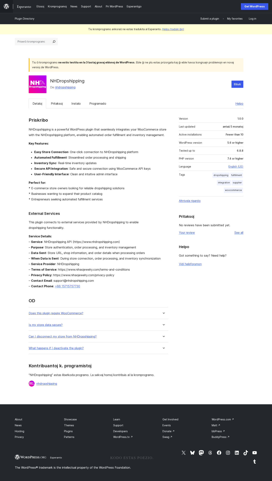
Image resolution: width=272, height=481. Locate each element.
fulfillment (236, 175)
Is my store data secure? (46, 325)
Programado (97, 103)
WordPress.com (223, 419)
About (18, 419)
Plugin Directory (24, 18)
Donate (168, 431)
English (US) (236, 166)
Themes (69, 425)
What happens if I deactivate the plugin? (56, 348)
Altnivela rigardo (190, 201)
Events (166, 425)
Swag (167, 436)
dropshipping (221, 175)
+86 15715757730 (67, 286)
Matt (216, 425)
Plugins (68, 431)
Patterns (69, 436)
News (18, 425)
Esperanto (56, 457)
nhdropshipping (65, 87)
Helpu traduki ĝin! (173, 29)
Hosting (19, 431)
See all (238, 232)
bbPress (218, 431)
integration (224, 182)
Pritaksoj (57, 103)
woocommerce (233, 190)
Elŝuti (237, 84)
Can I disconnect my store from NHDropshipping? (63, 336)
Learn (116, 419)
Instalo (76, 103)
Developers (120, 431)
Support (118, 425)
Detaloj (37, 103)
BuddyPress (221, 436)
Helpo (239, 103)
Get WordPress (254, 6)
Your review (187, 232)
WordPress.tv (123, 436)
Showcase (70, 419)
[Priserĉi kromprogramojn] (54, 41)
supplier (237, 182)
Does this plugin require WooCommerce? (56, 313)
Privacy (19, 436)
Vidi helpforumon (190, 264)
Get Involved (170, 419)
